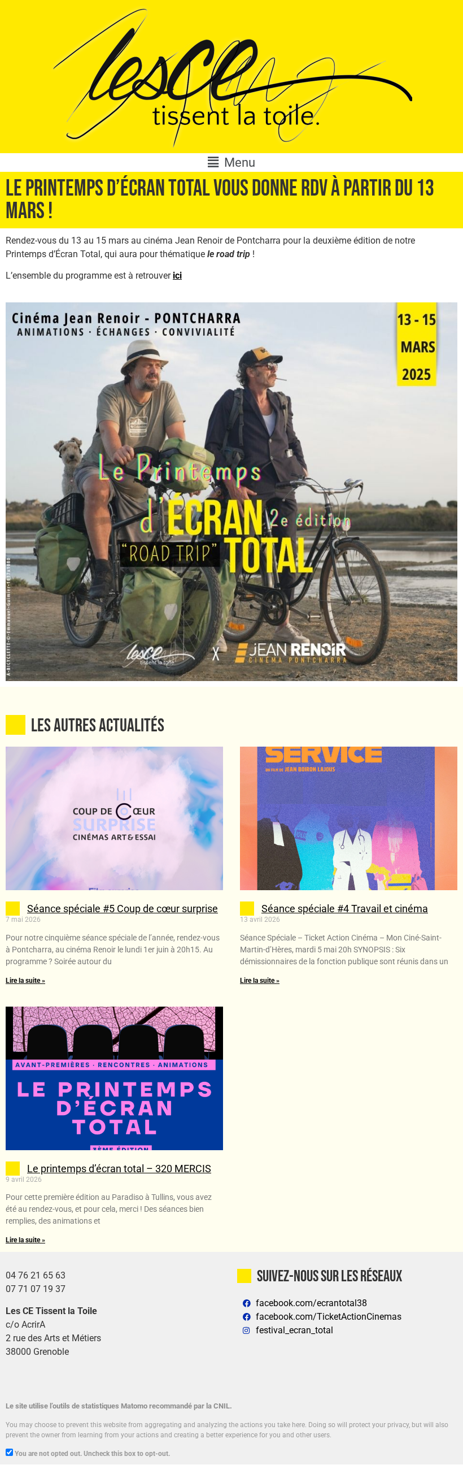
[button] (231, 162)
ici (177, 275)
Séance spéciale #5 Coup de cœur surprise (122, 908)
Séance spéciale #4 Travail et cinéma (344, 908)
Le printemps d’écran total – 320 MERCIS (119, 1168)
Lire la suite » (25, 981)
